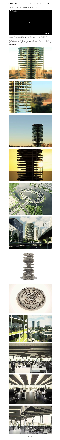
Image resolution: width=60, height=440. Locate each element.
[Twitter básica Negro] (48, 3)
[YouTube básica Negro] (49, 3)
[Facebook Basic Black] (47, 3)
